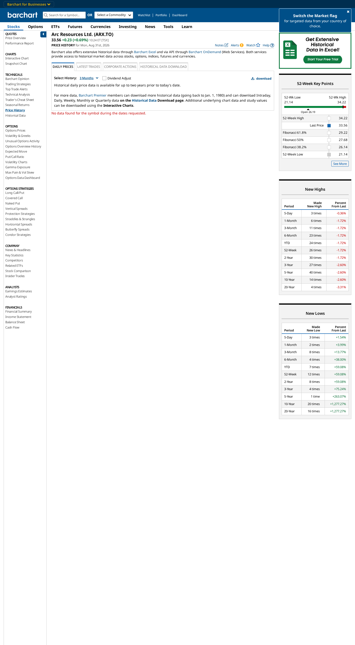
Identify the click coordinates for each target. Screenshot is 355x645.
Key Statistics (14, 255)
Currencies (101, 26)
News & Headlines (17, 250)
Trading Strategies (17, 84)
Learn (187, 26)
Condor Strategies (18, 234)
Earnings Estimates (18, 291)
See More (340, 163)
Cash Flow (12, 327)
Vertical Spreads (16, 208)
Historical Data (15, 115)
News (150, 26)
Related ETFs (14, 265)
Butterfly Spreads (17, 229)
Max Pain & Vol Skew (19, 172)
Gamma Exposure (17, 167)
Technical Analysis (17, 94)
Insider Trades (15, 276)
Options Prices (15, 130)
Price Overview (15, 38)
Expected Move (16, 151)
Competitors (14, 260)
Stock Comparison (18, 271)
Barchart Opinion (17, 79)
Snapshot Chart (16, 63)
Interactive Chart (17, 58)
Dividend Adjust (119, 78)
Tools (168, 26)
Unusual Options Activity (22, 141)
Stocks (13, 26)
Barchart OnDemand (205, 52)
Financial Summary (18, 311)
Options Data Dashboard (22, 177)
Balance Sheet (15, 322)
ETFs (55, 26)
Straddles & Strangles (20, 219)
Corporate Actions (120, 66)
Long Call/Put (14, 192)
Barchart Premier (92, 95)
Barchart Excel (145, 52)
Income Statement (18, 317)
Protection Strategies (20, 213)
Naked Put (12, 203)
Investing (128, 26)
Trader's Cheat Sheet (19, 100)
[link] (268, 45)
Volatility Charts (16, 162)
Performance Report (19, 43)
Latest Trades (88, 66)
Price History (15, 110)
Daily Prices (63, 66)
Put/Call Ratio (14, 156)
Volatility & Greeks (17, 135)
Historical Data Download (163, 66)
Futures (75, 26)
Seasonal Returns (17, 105)
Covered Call (14, 198)
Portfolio (161, 15)
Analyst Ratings (16, 296)
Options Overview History (23, 146)
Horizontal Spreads (18, 224)
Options (35, 26)
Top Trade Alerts (16, 89)
